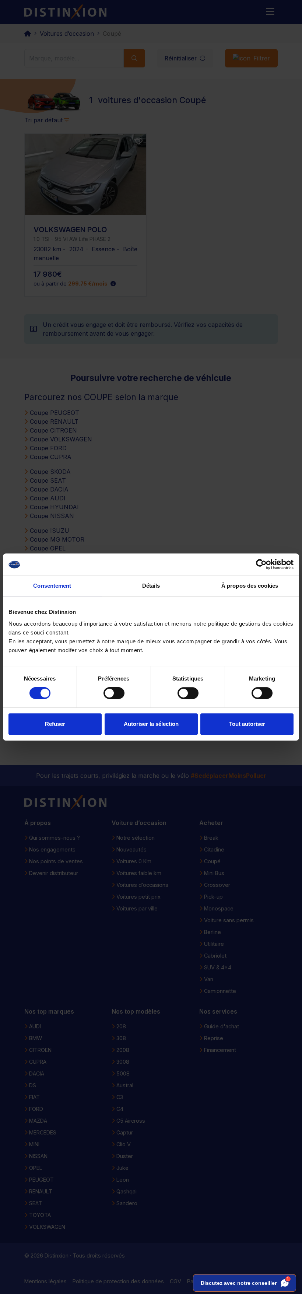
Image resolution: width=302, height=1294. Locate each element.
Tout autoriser (247, 724)
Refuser (55, 724)
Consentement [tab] (52, 586)
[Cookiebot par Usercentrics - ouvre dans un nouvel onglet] (261, 564)
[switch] (113, 693)
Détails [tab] (151, 586)
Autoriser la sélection (151, 724)
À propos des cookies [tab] (249, 586)
